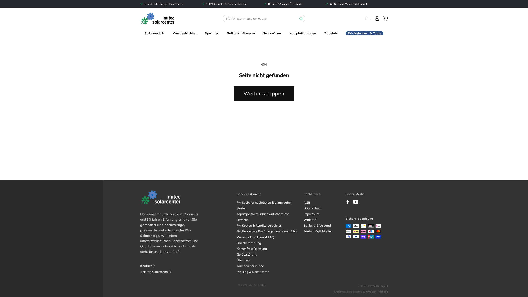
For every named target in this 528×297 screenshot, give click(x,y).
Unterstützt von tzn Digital (373, 286)
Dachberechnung (249, 243)
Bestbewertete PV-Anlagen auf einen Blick (267, 231)
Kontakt (146, 266)
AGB (307, 202)
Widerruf (310, 220)
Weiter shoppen (264, 93)
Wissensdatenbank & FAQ (255, 237)
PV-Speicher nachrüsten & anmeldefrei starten (264, 205)
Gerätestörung (247, 254)
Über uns (243, 260)
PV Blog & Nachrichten (253, 272)
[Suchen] (298, 18)
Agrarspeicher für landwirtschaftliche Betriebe (263, 217)
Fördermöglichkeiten (318, 231)
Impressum (311, 214)
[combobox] (264, 18)
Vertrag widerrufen (154, 272)
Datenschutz (313, 208)
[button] (154, 33)
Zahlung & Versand (317, 225)
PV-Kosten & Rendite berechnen (259, 225)
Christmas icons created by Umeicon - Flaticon (361, 291)
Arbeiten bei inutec (250, 266)
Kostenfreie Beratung (252, 249)
